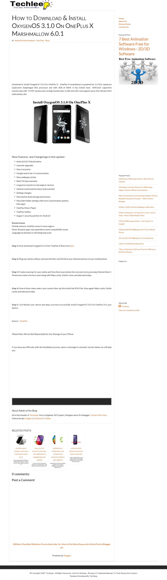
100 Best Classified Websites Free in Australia (35, 544)
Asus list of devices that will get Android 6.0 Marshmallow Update (39, 454)
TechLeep (34, 415)
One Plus (40, 40)
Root (47, 40)
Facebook (38, 418)
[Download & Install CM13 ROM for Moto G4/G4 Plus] (21, 444)
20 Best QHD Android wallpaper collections (136, 207)
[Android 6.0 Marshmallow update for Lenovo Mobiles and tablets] (57, 444)
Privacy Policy (125, 24)
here (72, 245)
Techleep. (94, 576)
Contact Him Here (98, 415)
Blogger (67, 555)
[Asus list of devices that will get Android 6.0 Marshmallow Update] (39, 444)
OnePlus (23, 321)
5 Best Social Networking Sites (131, 244)
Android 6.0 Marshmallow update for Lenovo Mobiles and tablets (58, 454)
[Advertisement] (62, 63)
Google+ (28, 418)
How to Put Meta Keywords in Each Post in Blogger (86, 544)
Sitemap (83, 573)
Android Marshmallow (25, 40)
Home (121, 18)
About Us (123, 21)
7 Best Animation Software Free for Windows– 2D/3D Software (134, 46)
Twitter (47, 418)
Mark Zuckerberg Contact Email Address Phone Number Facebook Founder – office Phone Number (138, 199)
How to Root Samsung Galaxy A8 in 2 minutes (76, 451)
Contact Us (124, 27)
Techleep (125, 306)
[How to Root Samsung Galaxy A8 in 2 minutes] (76, 444)
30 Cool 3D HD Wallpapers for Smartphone (136, 238)
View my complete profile (129, 310)
